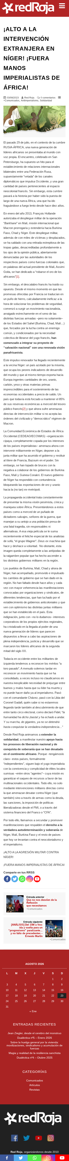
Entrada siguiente (25, 929)
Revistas (34, 1089)
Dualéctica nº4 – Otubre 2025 (35, 1057)
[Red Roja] (28, 15)
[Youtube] (37, 879)
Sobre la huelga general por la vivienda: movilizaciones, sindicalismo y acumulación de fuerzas (34, 1045)
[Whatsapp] (22, 879)
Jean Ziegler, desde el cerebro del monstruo (34, 1033)
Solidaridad (46, 100)
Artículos (34, 1085)
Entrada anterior (41, 901)
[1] (17, 276)
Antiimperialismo (29, 100)
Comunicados (34, 1080)
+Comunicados (11, 100)
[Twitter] (14, 879)
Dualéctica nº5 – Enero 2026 (34, 1037)
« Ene (33, 1011)
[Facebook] (7, 879)
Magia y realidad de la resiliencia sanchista (35, 1053)
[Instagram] (29, 879)
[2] (23, 408)
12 (25, 990)
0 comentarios (48, 97)
